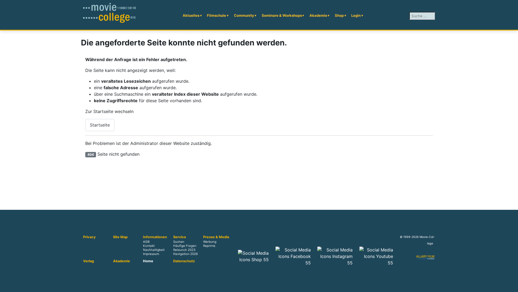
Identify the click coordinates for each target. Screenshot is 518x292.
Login (356, 15)
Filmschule (216, 15)
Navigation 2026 (185, 254)
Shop (339, 15)
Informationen (155, 237)
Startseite (100, 125)
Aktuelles (191, 15)
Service (179, 237)
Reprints (209, 246)
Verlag (88, 261)
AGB (146, 242)
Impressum (151, 254)
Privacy (89, 237)
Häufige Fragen (184, 246)
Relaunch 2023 (184, 250)
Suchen (178, 242)
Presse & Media (216, 237)
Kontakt (149, 246)
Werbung (209, 242)
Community (244, 15)
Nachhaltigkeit (154, 250)
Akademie (318, 15)
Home (148, 261)
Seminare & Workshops (282, 15)
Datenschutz (184, 261)
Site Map (120, 237)
